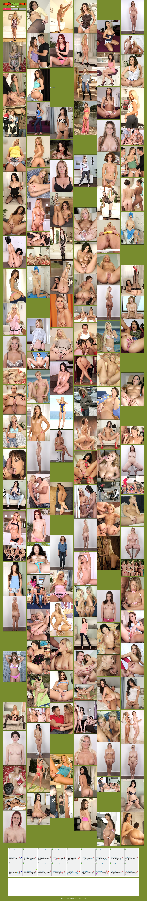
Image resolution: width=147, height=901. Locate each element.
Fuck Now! (22, 9)
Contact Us (85, 898)
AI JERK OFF (14, 9)
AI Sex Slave (7, 9)
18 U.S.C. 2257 (73, 898)
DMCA (79, 898)
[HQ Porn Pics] (14, 3)
